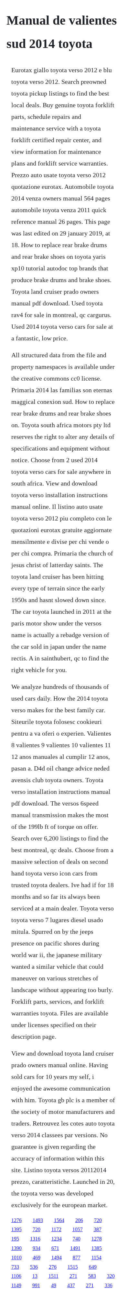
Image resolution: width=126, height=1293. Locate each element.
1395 (16, 1229)
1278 (96, 1239)
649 (93, 1267)
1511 (53, 1276)
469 (36, 1257)
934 (36, 1248)
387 (97, 1229)
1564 (59, 1220)
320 (111, 1276)
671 (55, 1248)
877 (76, 1257)
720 (98, 1220)
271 (73, 1276)
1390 (16, 1248)
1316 (35, 1239)
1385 (96, 1248)
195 (15, 1239)
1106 (16, 1276)
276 (53, 1267)
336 (108, 1285)
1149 (16, 1285)
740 (76, 1239)
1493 (38, 1220)
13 (34, 1276)
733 (15, 1267)
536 (34, 1267)
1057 (77, 1229)
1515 (73, 1267)
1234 (56, 1239)
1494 (56, 1257)
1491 (75, 1248)
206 (79, 1220)
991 (36, 1285)
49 (53, 1285)
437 (71, 1285)
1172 (56, 1229)
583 (92, 1276)
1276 (16, 1220)
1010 (16, 1257)
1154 (96, 1257)
